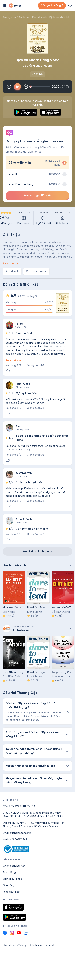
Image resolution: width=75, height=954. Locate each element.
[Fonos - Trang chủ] (15, 5)
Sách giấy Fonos (12, 879)
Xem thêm (9, 263)
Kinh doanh (39, 17)
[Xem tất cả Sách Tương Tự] (70, 565)
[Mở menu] (5, 5)
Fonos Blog (9, 872)
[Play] (17, 86)
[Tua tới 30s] (25, 86)
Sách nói (23, 17)
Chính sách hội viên (14, 866)
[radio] (37, 162)
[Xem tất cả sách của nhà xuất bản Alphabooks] (6, 628)
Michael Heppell (43, 65)
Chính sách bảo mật (42, 945)
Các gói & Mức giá (52, 5)
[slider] (40, 86)
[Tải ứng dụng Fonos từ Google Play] (14, 917)
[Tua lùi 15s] (9, 86)
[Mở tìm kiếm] (70, 5)
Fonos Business (12, 892)
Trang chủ (9, 17)
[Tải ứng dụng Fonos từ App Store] (13, 907)
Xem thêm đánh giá (35, 551)
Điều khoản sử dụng (14, 945)
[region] (37, 218)
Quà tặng (8, 885)
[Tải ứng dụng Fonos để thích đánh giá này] (8, 371)
